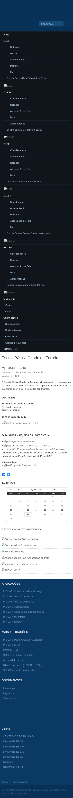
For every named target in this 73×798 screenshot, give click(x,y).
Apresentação (14, 368)
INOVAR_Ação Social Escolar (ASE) (23, 611)
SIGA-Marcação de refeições (19, 670)
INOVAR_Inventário (14, 616)
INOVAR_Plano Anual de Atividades (23, 639)
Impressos (9, 688)
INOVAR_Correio (12, 621)
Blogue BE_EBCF (13, 741)
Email (69, 372)
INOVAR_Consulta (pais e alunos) (22, 591)
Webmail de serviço (14, 660)
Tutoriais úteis (10, 698)
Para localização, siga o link (24, 423)
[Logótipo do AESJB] (27, 19)
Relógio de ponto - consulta (18, 655)
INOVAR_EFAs (11, 644)
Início (5, 782)
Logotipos (8, 693)
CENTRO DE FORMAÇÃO (18, 736)
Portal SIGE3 (10, 649)
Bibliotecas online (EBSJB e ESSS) (22, 665)
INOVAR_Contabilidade (16, 606)
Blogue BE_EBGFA (14, 746)
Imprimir (65, 372)
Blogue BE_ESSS (13, 756)
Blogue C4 (9, 761)
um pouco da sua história (22, 441)
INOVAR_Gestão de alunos (18, 596)
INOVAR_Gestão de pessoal (19, 601)
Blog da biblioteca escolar (23, 465)
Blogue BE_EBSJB (13, 751)
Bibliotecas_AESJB (14, 766)
